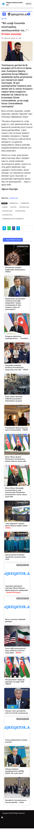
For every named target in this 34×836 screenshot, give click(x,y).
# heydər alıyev (24, 207)
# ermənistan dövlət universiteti (13, 218)
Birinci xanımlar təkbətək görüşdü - (15, 620)
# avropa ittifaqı (20, 211)
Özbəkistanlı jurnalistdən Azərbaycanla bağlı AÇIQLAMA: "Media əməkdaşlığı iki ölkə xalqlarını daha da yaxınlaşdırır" (15, 304)
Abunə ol (28, 3)
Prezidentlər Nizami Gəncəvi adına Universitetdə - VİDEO (16, 429)
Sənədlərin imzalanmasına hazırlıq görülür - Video (15, 801)
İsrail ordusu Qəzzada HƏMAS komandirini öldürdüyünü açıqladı (13, 398)
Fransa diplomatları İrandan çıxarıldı (16, 741)
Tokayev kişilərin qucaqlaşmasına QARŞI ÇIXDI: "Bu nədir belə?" (14, 771)
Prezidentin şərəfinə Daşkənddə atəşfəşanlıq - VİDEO (15, 269)
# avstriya (13, 207)
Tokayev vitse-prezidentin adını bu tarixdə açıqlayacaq (16, 712)
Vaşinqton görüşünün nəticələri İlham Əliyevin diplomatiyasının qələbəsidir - (16, 589)
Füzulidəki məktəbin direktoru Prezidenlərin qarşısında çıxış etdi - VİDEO (16, 367)
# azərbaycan (13, 203)
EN (5, 19)
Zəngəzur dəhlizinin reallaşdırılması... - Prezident (16, 337)
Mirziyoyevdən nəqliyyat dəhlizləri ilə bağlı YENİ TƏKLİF (15, 681)
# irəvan (4, 207)
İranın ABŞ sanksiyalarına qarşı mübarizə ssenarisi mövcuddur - (15, 650)
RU (2, 19)
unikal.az (13, 198)
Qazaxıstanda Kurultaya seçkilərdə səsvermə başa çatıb (15, 557)
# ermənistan (25, 203)
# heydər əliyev (7, 211)
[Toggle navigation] (4, 14)
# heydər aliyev (7, 215)
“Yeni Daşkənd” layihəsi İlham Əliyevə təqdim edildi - (17, 525)
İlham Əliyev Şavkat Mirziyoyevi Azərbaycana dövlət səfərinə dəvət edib (15, 459)
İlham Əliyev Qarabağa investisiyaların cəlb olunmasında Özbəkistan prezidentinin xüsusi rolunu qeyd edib (16, 492)
